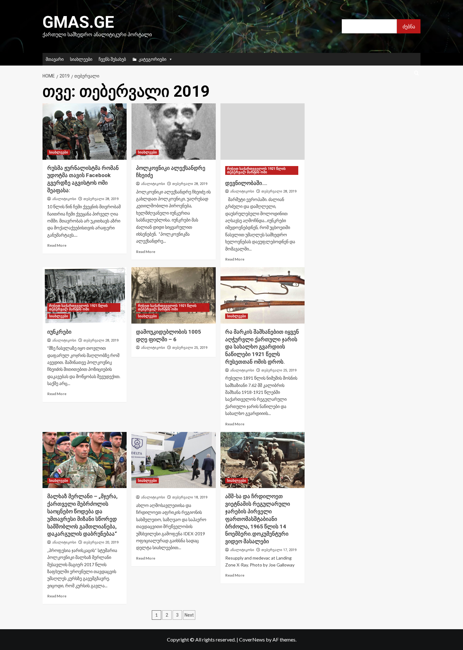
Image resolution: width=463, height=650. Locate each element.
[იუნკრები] (85, 295)
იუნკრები (59, 332)
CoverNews (252, 639)
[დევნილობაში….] (262, 131)
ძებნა (409, 26)
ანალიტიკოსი (64, 199)
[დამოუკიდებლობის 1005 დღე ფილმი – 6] (173, 295)
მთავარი (55, 59)
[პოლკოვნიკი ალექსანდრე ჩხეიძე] (173, 131)
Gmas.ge (78, 22)
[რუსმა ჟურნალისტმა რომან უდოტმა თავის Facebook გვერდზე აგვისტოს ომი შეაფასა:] (85, 131)
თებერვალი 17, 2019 (278, 550)
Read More (56, 245)
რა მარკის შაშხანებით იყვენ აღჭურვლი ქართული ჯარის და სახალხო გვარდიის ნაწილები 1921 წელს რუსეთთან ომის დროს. (262, 347)
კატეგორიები (152, 59)
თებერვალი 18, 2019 (189, 497)
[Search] (416, 73)
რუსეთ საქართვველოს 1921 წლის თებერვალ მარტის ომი (256, 170)
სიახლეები (81, 59)
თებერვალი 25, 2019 (189, 348)
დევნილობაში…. (246, 183)
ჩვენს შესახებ (112, 59)
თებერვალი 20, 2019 (100, 542)
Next (189, 615)
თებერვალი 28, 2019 (100, 199)
